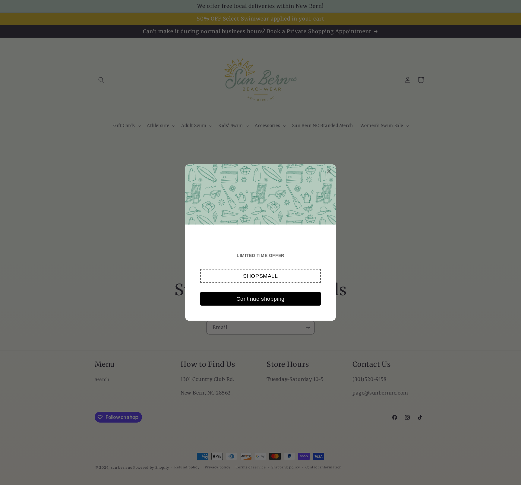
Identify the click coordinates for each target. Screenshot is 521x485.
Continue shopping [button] (260, 299)
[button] (260, 276)
